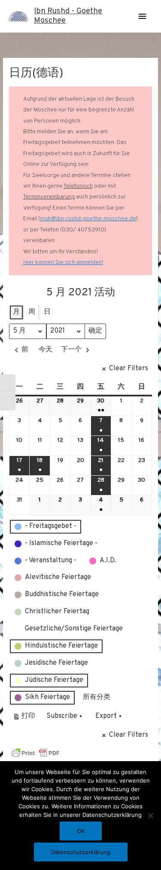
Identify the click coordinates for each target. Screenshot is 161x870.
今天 (45, 349)
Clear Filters (128, 368)
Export (106, 716)
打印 (23, 718)
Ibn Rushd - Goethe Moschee (68, 16)
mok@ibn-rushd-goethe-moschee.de (88, 218)
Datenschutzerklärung (80, 852)
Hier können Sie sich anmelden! (63, 262)
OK (81, 831)
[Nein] (150, 815)
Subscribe (61, 716)
